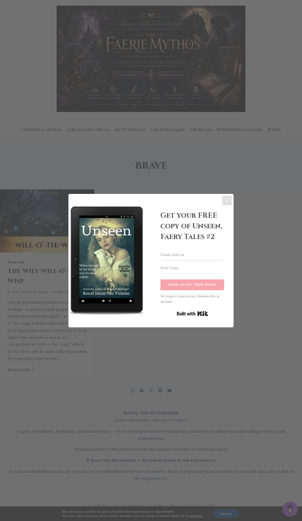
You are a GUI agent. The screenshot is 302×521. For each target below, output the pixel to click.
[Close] (227, 200)
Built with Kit (192, 313)
